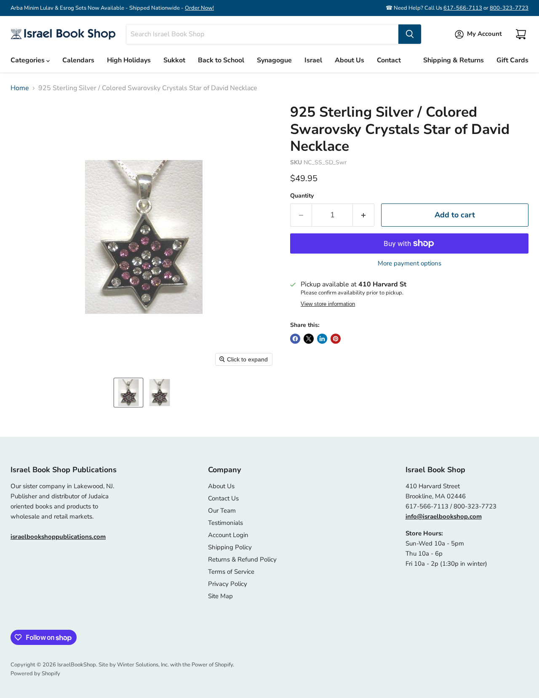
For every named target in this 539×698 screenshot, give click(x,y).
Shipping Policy (230, 547)
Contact (389, 60)
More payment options (409, 263)
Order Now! (199, 8)
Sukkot (174, 60)
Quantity (302, 196)
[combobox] (262, 34)
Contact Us (223, 498)
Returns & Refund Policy (242, 559)
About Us (349, 60)
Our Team (222, 510)
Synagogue (274, 60)
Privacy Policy (227, 584)
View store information (328, 304)
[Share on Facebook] (295, 339)
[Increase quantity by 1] (363, 215)
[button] (128, 392)
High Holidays (129, 60)
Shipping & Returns (453, 60)
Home (20, 88)
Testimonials (225, 523)
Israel (313, 60)
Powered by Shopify (35, 673)
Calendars (78, 60)
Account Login (228, 535)
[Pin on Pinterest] (336, 339)
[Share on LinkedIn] (322, 339)
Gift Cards (512, 60)
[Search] (409, 34)
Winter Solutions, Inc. (143, 665)
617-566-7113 (462, 8)
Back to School (221, 60)
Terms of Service (231, 571)
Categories (28, 60)
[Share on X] (309, 339)
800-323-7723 (509, 8)
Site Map (220, 596)
